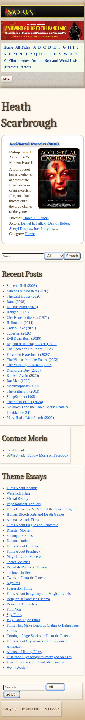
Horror (30, 234)
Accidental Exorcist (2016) (34, 144)
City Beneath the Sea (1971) (28, 317)
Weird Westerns (18, 668)
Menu (7, 79)
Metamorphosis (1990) (23, 386)
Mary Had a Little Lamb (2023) (30, 418)
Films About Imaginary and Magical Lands (39, 594)
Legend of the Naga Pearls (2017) (32, 344)
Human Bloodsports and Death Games (35, 514)
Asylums (13, 583)
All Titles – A (25, 47)
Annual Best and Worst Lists (54, 60)
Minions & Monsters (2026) (27, 291)
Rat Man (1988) (18, 381)
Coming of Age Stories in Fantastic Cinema (39, 636)
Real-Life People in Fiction (27, 567)
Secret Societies (18, 562)
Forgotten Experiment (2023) (28, 354)
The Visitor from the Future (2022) (32, 360)
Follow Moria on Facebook (47, 455)
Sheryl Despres (20, 229)
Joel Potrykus (44, 229)
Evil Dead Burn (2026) (24, 338)
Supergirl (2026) (19, 333)
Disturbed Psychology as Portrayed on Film (39, 657)
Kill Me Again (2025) (23, 375)
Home (8, 47)
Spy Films (14, 615)
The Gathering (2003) (23, 391)
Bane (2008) (16, 302)
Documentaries (18, 541)
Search (72, 256)
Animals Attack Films (23, 520)
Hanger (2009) (18, 312)
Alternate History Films (24, 652)
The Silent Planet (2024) (25, 402)
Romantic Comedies (22, 604)
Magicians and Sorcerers (25, 556)
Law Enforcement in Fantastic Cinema (35, 662)
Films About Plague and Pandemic (32, 525)
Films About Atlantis (22, 488)
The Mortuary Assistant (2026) (29, 365)
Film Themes (18, 60)
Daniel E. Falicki (36, 218)
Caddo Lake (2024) (21, 328)
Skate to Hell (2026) (22, 286)
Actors (26, 67)
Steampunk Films (20, 536)
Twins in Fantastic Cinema (26, 578)
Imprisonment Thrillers (24, 504)
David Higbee (58, 223)
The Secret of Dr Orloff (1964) (30, 349)
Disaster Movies (19, 530)
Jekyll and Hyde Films (23, 620)
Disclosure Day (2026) (24, 370)
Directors (11, 67)
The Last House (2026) (24, 296)
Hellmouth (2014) (20, 323)
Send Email (15, 450)
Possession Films (19, 588)
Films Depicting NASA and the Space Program (42, 509)
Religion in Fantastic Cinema (28, 599)
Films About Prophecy (23, 551)
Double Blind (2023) (22, 307)
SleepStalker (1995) (21, 397)
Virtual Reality (17, 499)
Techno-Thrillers (19, 573)
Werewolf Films (18, 493)
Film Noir (14, 609)
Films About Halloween (24, 546)
